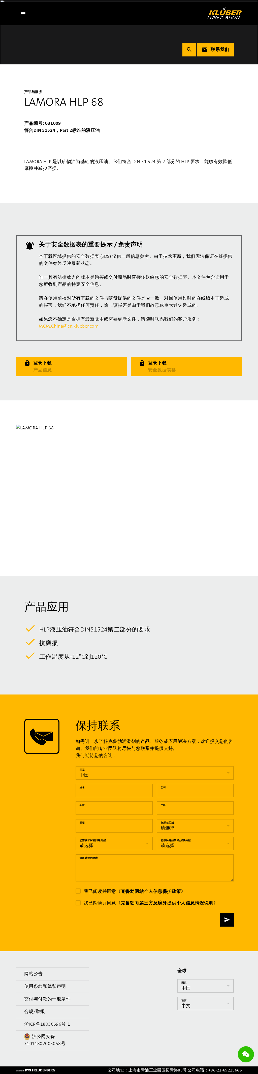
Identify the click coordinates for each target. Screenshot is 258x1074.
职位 (82, 805)
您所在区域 (167, 822)
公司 (163, 787)
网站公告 (33, 974)
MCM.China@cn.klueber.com (69, 326)
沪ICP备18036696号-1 (47, 1024)
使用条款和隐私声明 (45, 986)
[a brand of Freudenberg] (35, 1070)
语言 (184, 1000)
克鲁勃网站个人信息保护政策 (151, 891)
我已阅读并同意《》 (135, 891)
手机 (163, 805)
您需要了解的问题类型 (93, 840)
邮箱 (82, 822)
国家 (82, 769)
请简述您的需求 (89, 858)
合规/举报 (34, 1011)
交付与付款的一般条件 (47, 999)
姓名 (82, 787)
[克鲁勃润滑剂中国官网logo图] (224, 13)
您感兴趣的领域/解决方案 (176, 840)
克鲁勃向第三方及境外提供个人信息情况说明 (167, 903)
